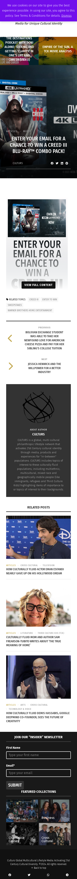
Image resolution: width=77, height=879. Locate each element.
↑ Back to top (38, 867)
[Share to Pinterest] (66, 163)
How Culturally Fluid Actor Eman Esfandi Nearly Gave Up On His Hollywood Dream (35, 571)
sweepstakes (15, 305)
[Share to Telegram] (67, 875)
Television (49, 565)
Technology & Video (20, 709)
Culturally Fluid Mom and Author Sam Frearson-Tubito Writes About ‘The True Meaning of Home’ (33, 641)
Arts (23, 705)
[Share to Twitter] (56, 163)
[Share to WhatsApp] (48, 875)
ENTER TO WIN (49, 299)
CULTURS (18, 163)
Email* (10, 765)
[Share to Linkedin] (61, 163)
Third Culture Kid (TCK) (51, 633)
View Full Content (38, 285)
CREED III (33, 299)
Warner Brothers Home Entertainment (30, 310)
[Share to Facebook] (51, 163)
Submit (15, 785)
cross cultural (29, 565)
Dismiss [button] (66, 15)
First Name (13, 748)
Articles (11, 131)
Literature (27, 633)
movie (27, 131)
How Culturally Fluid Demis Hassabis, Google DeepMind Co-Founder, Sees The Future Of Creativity (38, 717)
